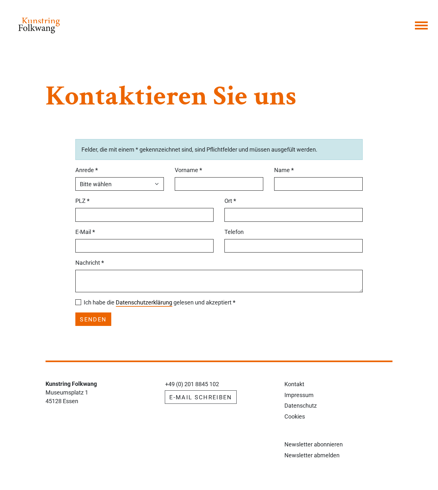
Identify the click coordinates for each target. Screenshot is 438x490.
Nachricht (89, 262)
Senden (93, 319)
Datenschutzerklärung (144, 302)
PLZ (82, 200)
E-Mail (85, 231)
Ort (230, 200)
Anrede (86, 170)
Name (284, 170)
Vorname (188, 170)
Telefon (234, 231)
